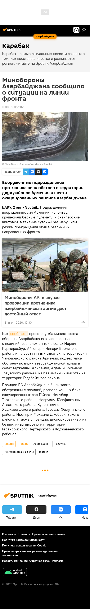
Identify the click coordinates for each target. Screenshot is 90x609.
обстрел (43, 451)
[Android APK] (15, 572)
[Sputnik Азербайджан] (12, 31)
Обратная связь (39, 561)
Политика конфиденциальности (23, 540)
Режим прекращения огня (19, 451)
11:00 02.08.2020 (14, 107)
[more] (83, 322)
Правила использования (48, 534)
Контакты (24, 534)
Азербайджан (41, 443)
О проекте (9, 534)
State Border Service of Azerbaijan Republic (29, 164)
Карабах (9, 443)
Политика (60, 443)
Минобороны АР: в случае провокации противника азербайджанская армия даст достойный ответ (36, 305)
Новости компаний (15, 561)
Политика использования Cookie (24, 545)
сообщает (18, 333)
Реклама (57, 561)
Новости (23, 443)
